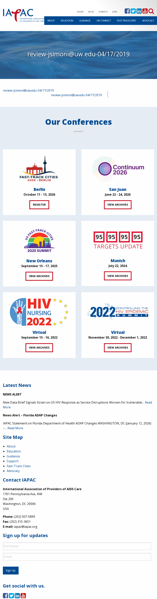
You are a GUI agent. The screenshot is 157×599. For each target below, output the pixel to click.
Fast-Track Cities (126, 20)
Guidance (84, 20)
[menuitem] (51, 20)
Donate (103, 11)
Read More (15, 428)
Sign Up (11, 570)
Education (67, 20)
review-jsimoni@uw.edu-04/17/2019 (28, 90)
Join (114, 11)
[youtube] (145, 12)
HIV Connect (104, 20)
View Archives (117, 204)
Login (80, 11)
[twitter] (133, 12)
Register (39, 204)
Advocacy (148, 20)
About (51, 20)
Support (13, 461)
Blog (91, 11)
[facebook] (127, 12)
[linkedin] (139, 12)
